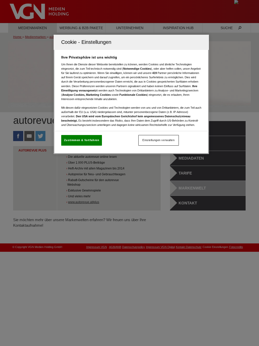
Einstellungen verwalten (158, 140)
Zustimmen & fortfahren (81, 140)
